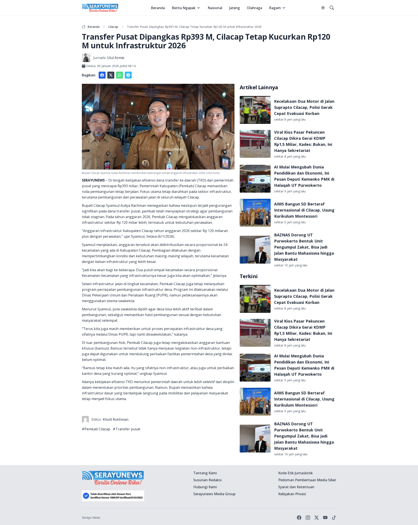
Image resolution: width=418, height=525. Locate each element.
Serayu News (91, 517)
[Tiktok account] (334, 517)
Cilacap (113, 27)
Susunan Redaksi (207, 480)
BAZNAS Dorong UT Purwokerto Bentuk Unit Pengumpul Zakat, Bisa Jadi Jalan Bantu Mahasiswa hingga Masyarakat (304, 247)
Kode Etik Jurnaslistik (295, 473)
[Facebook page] (299, 517)
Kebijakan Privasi (292, 493)
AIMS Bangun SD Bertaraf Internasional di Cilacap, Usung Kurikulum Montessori (304, 210)
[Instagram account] (308, 517)
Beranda (158, 7)
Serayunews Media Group (214, 493)
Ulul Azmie (115, 57)
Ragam (275, 7)
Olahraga (254, 7)
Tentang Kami (205, 473)
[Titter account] (316, 517)
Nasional (215, 7)
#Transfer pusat (126, 429)
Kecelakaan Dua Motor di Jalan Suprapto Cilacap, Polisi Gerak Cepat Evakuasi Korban (304, 107)
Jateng (234, 7)
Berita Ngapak (184, 7)
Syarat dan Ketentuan (296, 487)
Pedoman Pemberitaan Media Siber (307, 480)
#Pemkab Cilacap (96, 429)
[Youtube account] (325, 517)
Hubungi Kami (205, 487)
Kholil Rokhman (115, 419)
